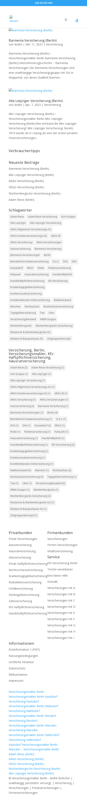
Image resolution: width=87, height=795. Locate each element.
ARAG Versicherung (21, 242)
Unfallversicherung (21, 588)
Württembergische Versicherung (54, 325)
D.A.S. (56, 261)
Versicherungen (57, 539)
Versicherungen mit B (61, 594)
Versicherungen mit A (61, 588)
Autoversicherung (20, 248)
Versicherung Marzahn (23, 730)
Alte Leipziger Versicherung (45, 223)
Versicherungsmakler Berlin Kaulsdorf (33, 696)
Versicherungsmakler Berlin (26, 692)
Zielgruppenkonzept (59, 338)
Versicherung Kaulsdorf (24, 701)
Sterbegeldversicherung (24, 595)
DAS (65, 261)
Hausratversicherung (37, 274)
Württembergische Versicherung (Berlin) (34, 193)
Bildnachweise (18, 674)
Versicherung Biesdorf (23, 720)
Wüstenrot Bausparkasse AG (26, 338)
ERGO (30, 268)
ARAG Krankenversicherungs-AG (28, 236)
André (18, 44)
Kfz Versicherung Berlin (62, 563)
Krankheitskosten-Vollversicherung (30, 300)
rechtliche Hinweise (21, 662)
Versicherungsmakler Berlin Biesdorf (32, 716)
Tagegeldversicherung (23, 312)
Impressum (16, 680)
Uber (51, 312)
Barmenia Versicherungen (25, 255)
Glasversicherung (20, 557)
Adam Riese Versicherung (42, 216)
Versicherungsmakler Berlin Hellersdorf (34, 735)
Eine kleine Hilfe (57, 575)
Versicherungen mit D (61, 607)
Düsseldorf (16, 268)
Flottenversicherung (59, 268)
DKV (74, 261)
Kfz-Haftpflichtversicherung (26, 607)
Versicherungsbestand (23, 319)
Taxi (42, 312)
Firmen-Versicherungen (62, 545)
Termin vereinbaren (60, 569)
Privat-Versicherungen (23, 539)
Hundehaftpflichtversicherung (27, 281)
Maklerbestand (62, 300)
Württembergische (21, 325)
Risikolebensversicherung (25, 582)
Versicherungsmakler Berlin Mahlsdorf (33, 706)
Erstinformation (19, 649)
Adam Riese (17, 216)
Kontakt (52, 582)
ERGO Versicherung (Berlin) (26, 187)
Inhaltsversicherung (60, 551)
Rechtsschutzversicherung (58, 306)
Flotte (41, 268)
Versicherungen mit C (61, 600)
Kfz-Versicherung (58, 281)
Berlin (47, 255)
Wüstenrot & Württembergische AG (30, 332)
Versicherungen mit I (60, 638)
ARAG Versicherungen (48, 242)
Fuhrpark (15, 274)
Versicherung (54, 44)
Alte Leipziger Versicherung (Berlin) (36, 101)
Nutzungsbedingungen (23, 656)
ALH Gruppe (68, 216)
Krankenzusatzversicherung (26, 293)
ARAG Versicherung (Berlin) (26, 181)
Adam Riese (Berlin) (21, 200)
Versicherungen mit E (61, 613)
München (15, 306)
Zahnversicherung (20, 601)
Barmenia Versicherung (48, 248)
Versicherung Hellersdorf (25, 740)
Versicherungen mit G (61, 625)
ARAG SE (55, 236)
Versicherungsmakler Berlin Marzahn (32, 725)
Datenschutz (17, 668)
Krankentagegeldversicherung (27, 287)
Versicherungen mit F (61, 619)
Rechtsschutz (32, 306)
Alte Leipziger (18, 223)
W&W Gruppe (48, 319)
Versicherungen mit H (61, 631)
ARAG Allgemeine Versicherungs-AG (30, 229)
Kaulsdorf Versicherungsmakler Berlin (33, 745)
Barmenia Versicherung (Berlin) (33, 40)
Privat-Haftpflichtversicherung (28, 564)
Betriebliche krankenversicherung (29, 261)
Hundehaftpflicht (62, 274)
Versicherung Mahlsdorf (24, 711)
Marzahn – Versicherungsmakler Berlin (34, 749)
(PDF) (36, 649)
